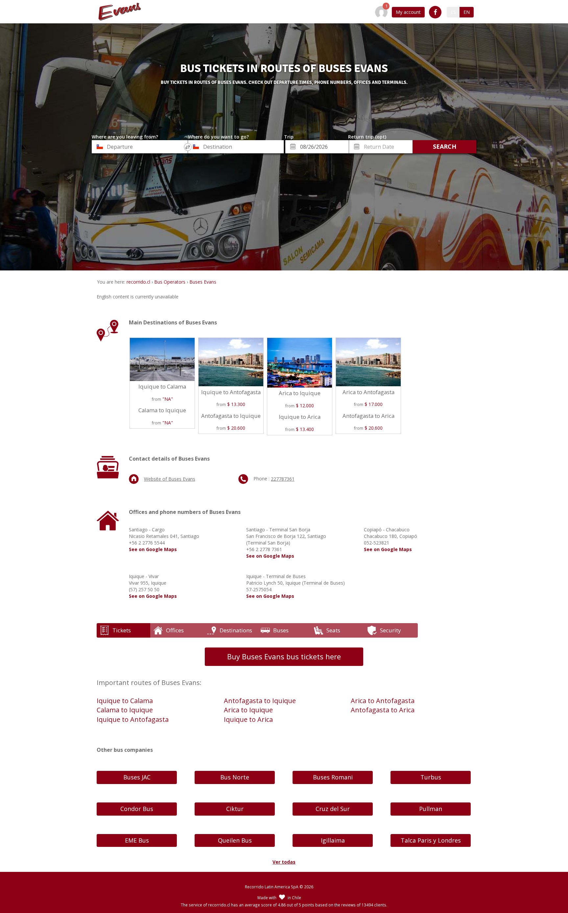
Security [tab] (390, 630)
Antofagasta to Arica (382, 709)
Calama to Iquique (125, 709)
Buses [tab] (281, 630)
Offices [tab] (175, 630)
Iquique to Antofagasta (133, 719)
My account (408, 12)
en (466, 12)
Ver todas (284, 862)
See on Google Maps (153, 549)
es (453, 12)
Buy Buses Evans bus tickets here (284, 656)
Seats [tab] (333, 630)
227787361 (283, 479)
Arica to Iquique (248, 709)
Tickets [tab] (121, 630)
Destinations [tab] (236, 630)
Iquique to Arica (248, 719)
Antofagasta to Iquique (260, 700)
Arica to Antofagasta (382, 700)
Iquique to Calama (125, 700)
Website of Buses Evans (169, 479)
